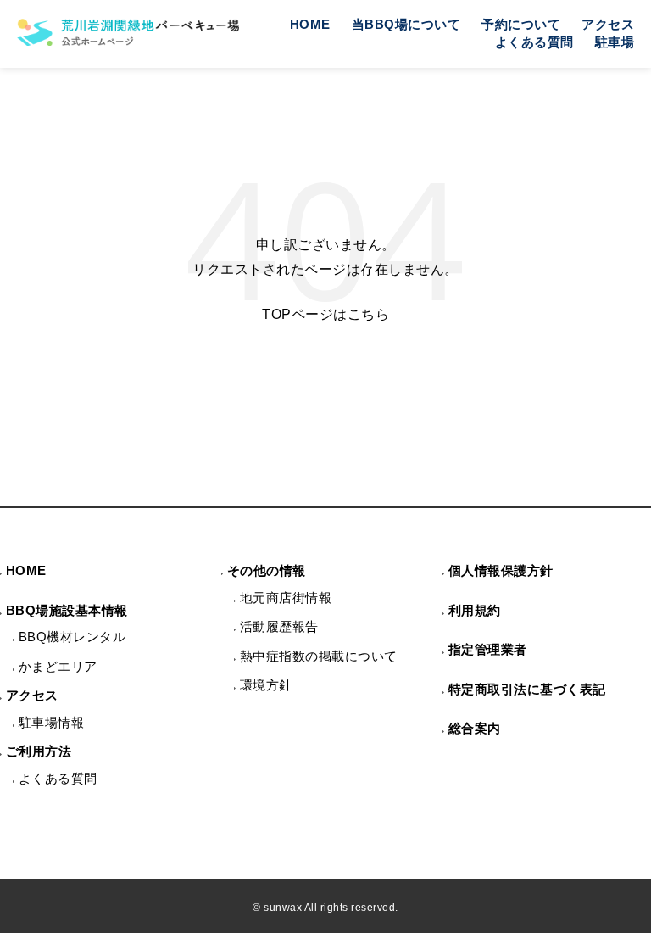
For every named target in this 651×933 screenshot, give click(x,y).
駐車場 (615, 42)
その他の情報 (266, 570)
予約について (520, 24)
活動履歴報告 (279, 626)
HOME (310, 24)
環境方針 (266, 685)
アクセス (607, 24)
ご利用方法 (39, 751)
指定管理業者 (487, 649)
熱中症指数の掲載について (319, 656)
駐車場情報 (52, 722)
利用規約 (474, 610)
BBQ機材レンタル (72, 636)
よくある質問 (534, 42)
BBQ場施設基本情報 (67, 610)
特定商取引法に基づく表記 (527, 689)
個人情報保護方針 (501, 570)
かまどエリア (58, 666)
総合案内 (474, 728)
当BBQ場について (406, 24)
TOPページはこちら (325, 314)
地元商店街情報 (286, 597)
